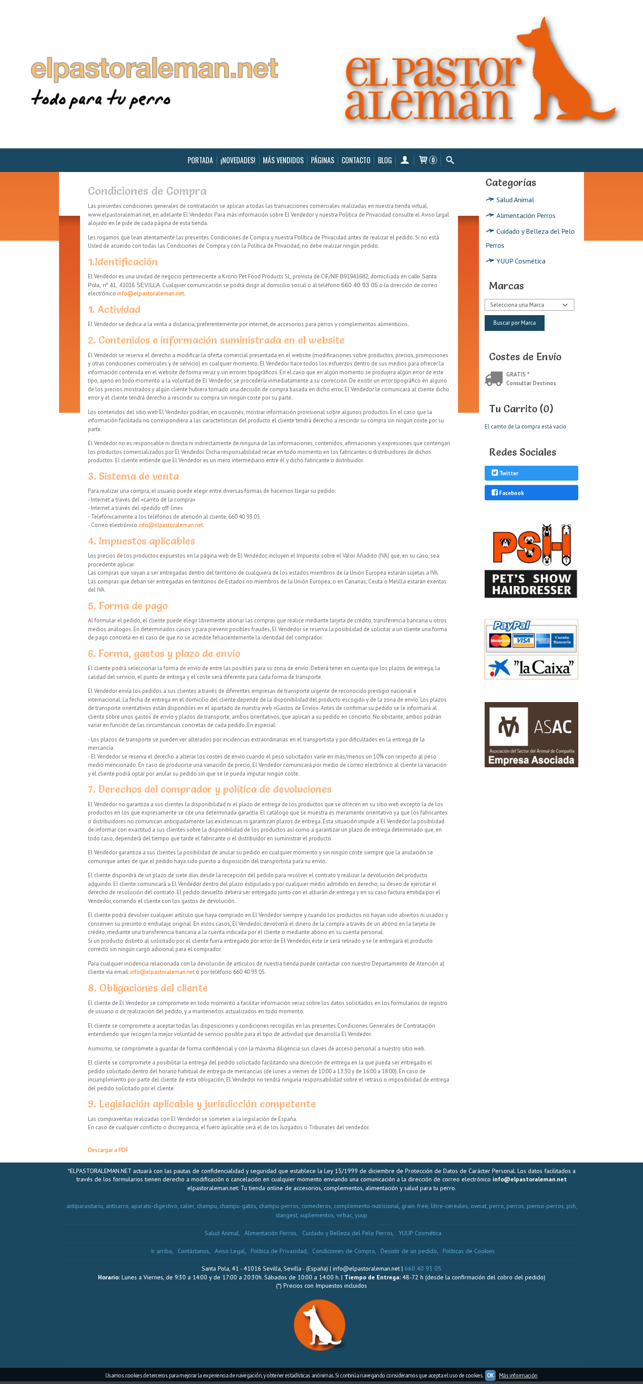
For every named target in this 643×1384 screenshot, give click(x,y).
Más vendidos (283, 160)
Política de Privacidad (279, 1251)
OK (490, 1375)
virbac (344, 1215)
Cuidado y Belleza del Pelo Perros (530, 238)
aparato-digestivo (154, 1206)
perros (515, 1206)
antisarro (117, 1206)
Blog (385, 160)
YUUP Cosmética (520, 260)
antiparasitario (84, 1206)
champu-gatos (238, 1206)
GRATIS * (518, 374)
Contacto (356, 160)
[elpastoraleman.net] (321, 74)
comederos (316, 1206)
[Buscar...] (450, 160)
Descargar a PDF (108, 1150)
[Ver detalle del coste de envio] (495, 379)
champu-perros (279, 1206)
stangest (286, 1215)
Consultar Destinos (531, 383)
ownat (478, 1206)
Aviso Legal (230, 1251)
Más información (518, 1375)
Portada (200, 160)
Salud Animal (515, 199)
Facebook (511, 493)
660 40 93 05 (423, 1268)
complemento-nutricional (366, 1206)
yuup (361, 1215)
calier (187, 1206)
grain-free (415, 1206)
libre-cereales (449, 1206)
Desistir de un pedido (409, 1251)
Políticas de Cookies (469, 1251)
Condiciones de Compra (343, 1251)
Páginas (322, 160)
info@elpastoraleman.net (150, 293)
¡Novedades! (237, 160)
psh (571, 1206)
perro (496, 1206)
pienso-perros (545, 1206)
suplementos (317, 1215)
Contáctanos (193, 1251)
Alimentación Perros (526, 215)
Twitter (508, 474)
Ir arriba (161, 1251)
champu (207, 1206)
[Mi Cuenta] (405, 160)
